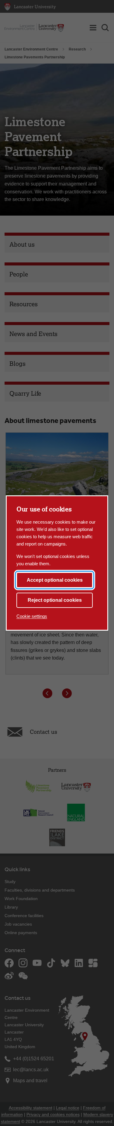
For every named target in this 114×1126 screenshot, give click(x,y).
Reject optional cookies (55, 600)
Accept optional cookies (55, 580)
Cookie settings (31, 616)
